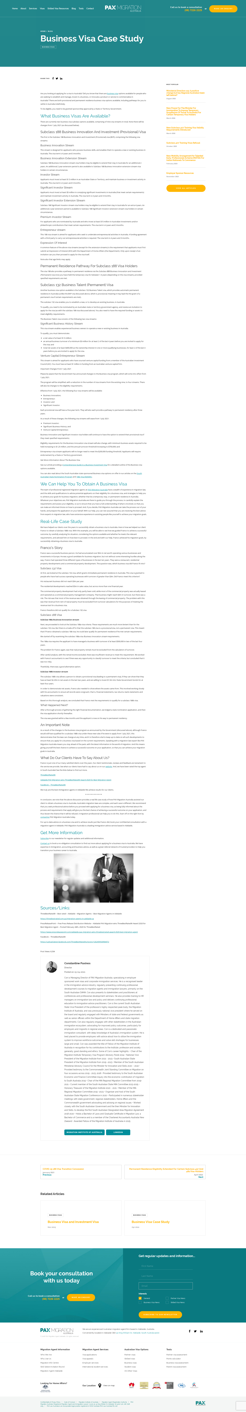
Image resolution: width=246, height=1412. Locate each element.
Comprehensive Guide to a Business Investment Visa (85, 465)
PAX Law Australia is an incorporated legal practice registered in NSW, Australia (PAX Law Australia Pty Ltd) (82, 1406)
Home (15, 8)
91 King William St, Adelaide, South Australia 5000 (137, 1333)
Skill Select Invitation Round (52, 1367)
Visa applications (89, 1355)
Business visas (130, 1363)
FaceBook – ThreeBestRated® (53, 785)
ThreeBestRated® (48, 775)
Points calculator (173, 1359)
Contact (90, 8)
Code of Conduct (69, 1402)
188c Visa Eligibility (84, 476)
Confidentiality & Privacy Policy (50, 1402)
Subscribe (44, 838)
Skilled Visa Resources (58, 8)
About (23, 8)
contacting (44, 817)
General (147, 1298)
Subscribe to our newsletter (160, 1315)
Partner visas (129, 1355)
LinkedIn (118, 1132)
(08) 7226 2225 (193, 10)
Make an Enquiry (223, 9)
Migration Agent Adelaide (51, 1371)
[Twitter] (195, 1331)
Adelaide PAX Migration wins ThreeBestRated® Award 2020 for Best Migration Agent (75, 780)
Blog (74, 8)
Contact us (45, 843)
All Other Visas (130, 1371)
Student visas (130, 1367)
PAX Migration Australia (98, 489)
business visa (112, 93)
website (108, 766)
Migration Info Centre (49, 1363)
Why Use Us (45, 1359)
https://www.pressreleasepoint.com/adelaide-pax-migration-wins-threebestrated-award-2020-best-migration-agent (89, 932)
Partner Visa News (178, 1298)
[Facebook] (189, 1331)
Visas (42, 8)
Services (33, 8)
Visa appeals (87, 1359)
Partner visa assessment (176, 1355)
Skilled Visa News (178, 1302)
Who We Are (46, 1355)
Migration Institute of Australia (84, 1132)
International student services (95, 1367)
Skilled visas (129, 1359)
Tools (81, 8)
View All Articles (186, 188)
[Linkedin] (201, 1331)
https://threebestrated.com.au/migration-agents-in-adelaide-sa (67, 918)
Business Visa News (152, 1302)
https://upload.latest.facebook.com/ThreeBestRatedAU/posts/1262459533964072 (74, 941)
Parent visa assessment (176, 1367)
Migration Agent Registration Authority (114, 1402)
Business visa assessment (177, 1363)
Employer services (90, 1363)
